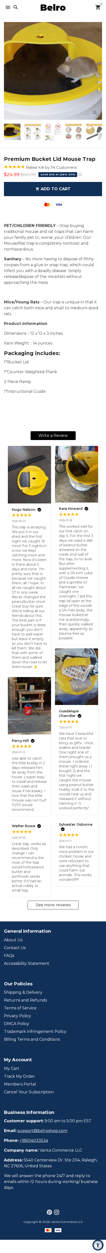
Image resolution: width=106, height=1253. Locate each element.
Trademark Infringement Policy (35, 1031)
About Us (13, 940)
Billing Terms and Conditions (32, 1039)
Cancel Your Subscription (29, 1092)
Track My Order (19, 1076)
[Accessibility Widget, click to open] (98, 1245)
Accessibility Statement (26, 963)
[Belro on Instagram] (56, 1212)
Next (97, 71)
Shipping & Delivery (23, 992)
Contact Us (15, 947)
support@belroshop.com (42, 1130)
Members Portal (20, 1084)
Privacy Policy (17, 1016)
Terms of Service (20, 1008)
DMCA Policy (16, 1023)
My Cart (11, 1068)
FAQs (9, 955)
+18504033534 (33, 1140)
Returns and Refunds (25, 1000)
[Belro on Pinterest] (49, 1212)
